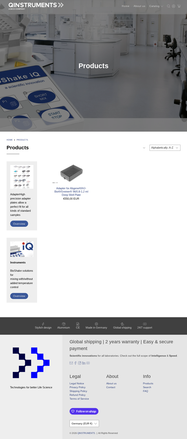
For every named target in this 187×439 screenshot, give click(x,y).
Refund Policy (77, 394)
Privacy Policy (77, 387)
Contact (110, 387)
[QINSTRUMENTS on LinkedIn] (83, 363)
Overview (19, 224)
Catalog (154, 6)
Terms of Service (79, 398)
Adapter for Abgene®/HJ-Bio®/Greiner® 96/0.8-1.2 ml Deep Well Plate (71, 191)
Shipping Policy (78, 391)
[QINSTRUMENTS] (36, 6)
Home (125, 6)
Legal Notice (77, 383)
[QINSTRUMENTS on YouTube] (88, 363)
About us (139, 6)
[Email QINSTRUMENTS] (71, 363)
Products (22, 140)
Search (147, 387)
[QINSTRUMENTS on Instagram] (79, 363)
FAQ (145, 391)
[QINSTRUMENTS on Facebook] (75, 363)
